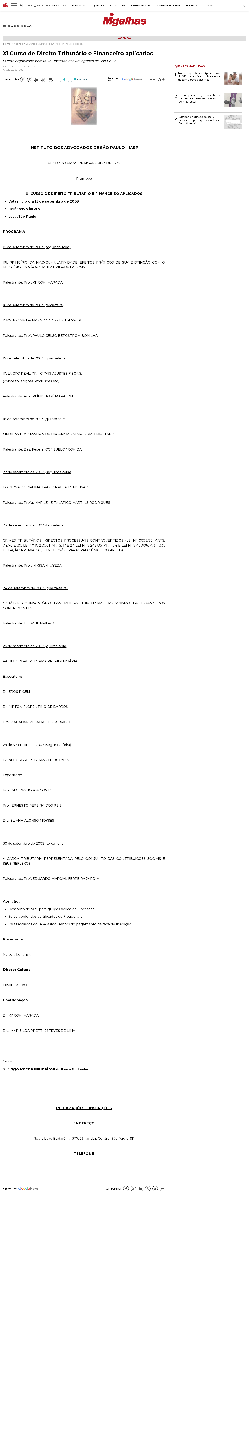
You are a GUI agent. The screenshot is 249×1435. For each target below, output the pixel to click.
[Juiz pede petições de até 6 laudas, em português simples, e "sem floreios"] (231, 123)
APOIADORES (117, 5)
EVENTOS (191, 5)
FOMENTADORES (140, 5)
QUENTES (98, 5)
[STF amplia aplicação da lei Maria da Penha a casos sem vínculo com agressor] (231, 101)
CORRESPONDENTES (168, 5)
